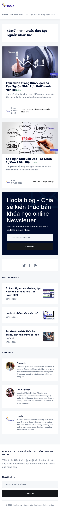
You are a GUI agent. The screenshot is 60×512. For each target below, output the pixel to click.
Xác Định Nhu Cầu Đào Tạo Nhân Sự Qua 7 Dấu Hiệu (29, 160)
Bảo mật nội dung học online (42, 15)
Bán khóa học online (19, 15)
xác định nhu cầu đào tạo (43, 182)
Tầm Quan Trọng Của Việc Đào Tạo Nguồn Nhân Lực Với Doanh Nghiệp (28, 86)
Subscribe (30, 247)
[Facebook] (30, 265)
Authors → (8, 352)
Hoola (13, 108)
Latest (5, 15)
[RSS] (36, 265)
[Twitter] (24, 265)
